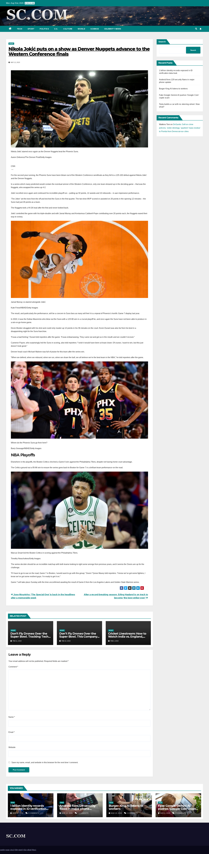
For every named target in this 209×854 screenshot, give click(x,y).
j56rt (16, 850)
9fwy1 (34, 850)
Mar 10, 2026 (67, 813)
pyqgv (7, 850)
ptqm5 (20, 850)
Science (94, 29)
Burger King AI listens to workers (173, 89)
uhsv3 (12, 850)
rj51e (25, 850)
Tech (19, 29)
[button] (196, 29)
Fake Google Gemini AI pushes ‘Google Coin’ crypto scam (178, 809)
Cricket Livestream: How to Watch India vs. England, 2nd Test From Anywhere (127, 636)
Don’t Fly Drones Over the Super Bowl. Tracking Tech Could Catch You (29, 636)
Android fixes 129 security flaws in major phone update (77, 809)
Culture (67, 29)
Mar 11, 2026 (18, 813)
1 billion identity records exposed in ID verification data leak (28, 809)
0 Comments (33, 813)
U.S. (56, 29)
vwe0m (2, 850)
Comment (13, 667)
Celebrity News (112, 29)
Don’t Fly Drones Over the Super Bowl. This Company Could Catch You (78, 636)
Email (11, 732)
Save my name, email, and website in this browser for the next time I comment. (44, 762)
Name (11, 717)
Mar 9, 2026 (165, 813)
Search (162, 41)
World (81, 29)
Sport (31, 29)
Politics (44, 29)
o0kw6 (29, 850)
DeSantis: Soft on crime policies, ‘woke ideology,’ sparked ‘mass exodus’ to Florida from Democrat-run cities (179, 127)
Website (11, 747)
